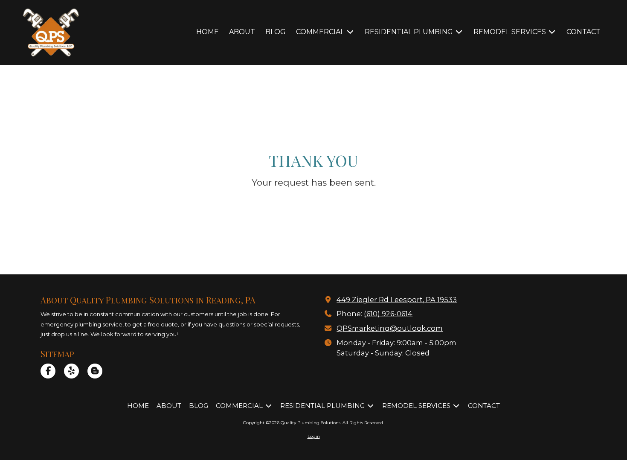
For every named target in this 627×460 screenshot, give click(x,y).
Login (314, 436)
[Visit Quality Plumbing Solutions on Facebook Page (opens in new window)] (48, 371)
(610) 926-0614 (388, 313)
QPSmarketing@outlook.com (390, 328)
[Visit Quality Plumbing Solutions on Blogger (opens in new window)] (94, 371)
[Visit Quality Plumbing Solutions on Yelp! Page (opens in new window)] (71, 371)
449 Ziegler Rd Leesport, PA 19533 (397, 299)
